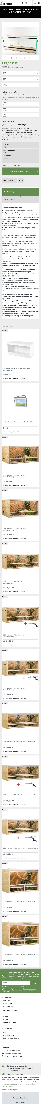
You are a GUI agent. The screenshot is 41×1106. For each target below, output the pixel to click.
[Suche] (22, 3)
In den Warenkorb (19, 171)
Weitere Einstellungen (9, 1090)
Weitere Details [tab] (9, 199)
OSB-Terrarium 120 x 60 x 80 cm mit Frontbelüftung (20, 901)
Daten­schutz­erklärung (11, 1038)
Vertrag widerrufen (10, 1010)
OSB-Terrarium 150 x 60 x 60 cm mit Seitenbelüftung (15, 582)
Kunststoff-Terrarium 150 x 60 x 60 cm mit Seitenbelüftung (17, 369)
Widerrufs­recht (8, 1035)
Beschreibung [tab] (9, 192)
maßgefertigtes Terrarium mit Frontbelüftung (19, 422)
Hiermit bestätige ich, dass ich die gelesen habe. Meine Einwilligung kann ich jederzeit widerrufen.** (19, 990)
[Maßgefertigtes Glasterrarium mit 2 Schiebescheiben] (20, 41)
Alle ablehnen (20, 1102)
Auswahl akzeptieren (20, 1098)
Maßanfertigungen (10, 1022)
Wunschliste (9, 180)
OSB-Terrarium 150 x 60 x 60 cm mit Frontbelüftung (20, 742)
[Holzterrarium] (6, 3)
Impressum (7, 1041)
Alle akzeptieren (20, 1094)
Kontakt (6, 1020)
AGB (4, 1032)
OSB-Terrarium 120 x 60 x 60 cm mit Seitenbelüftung (15, 476)
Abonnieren (35, 983)
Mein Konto (7, 1001)
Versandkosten (18, 67)
